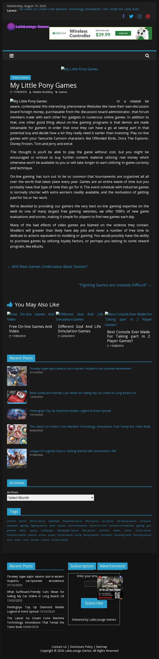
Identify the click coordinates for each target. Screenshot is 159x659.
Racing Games (91, 535)
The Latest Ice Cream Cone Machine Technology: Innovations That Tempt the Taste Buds (78, 10)
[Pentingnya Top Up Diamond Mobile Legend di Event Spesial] (17, 416)
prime (42, 535)
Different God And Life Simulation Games (79, 328)
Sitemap (101, 647)
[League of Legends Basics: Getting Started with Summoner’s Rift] (17, 460)
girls (149, 525)
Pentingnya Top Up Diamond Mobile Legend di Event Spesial (70, 411)
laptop (33, 530)
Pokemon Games (16, 535)
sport (10, 539)
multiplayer (47, 530)
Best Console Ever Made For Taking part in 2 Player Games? (128, 336)
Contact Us (59, 647)
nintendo (104, 530)
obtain (116, 530)
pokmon (32, 535)
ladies (23, 530)
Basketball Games (72, 521)
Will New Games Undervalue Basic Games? (47, 266)
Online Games (20, 77)
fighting (24, 525)
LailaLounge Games (102, 619)
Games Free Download (121, 525)
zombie (45, 539)
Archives (12, 492)
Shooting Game (122, 535)
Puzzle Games (65, 535)
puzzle (51, 535)
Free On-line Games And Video (30, 328)
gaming (140, 525)
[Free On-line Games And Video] (30, 314)
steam (17, 539)
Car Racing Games (126, 521)
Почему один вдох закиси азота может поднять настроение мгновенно (80, 368)
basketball (53, 521)
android (11, 521)
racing (78, 535)
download (12, 525)
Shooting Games (142, 535)
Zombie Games (59, 539)
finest (52, 525)
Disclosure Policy (81, 647)
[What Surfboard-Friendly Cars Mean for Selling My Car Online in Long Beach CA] (17, 399)
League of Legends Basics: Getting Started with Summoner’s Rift (73, 451)
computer (145, 521)
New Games (88, 530)
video (26, 539)
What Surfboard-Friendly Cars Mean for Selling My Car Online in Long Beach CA (83, 393)
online (127, 530)
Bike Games (92, 521)
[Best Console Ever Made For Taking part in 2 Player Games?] (128, 314)
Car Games (107, 521)
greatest (11, 530)
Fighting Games (39, 525)
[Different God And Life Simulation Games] (79, 314)
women (35, 539)
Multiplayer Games (68, 530)
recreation (106, 535)
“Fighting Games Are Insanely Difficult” (115, 284)
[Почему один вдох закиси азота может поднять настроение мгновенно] (17, 378)
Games (63, 92)
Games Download (77, 525)
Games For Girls (98, 525)
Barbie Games (37, 521)
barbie (22, 521)
